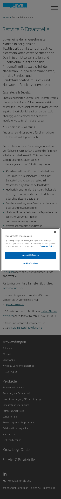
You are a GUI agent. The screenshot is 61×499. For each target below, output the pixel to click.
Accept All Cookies (30, 255)
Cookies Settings (30, 263)
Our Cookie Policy (47, 246)
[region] (30, 249)
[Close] (55, 232)
